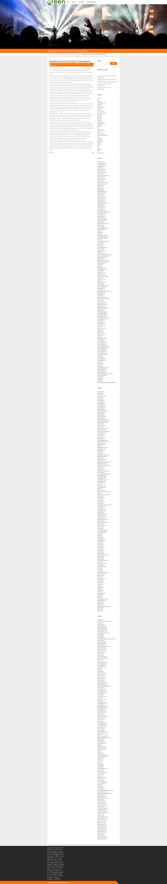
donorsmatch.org (101, 578)
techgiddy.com (100, 640)
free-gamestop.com (101, 650)
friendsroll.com (100, 225)
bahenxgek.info (100, 636)
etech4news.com (101, 289)
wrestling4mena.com (102, 475)
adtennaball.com (101, 450)
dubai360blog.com (101, 727)
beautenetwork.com (101, 369)
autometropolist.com (102, 275)
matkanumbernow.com (102, 428)
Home (68, 2)
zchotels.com (100, 335)
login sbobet (60, 875)
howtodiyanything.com (102, 312)
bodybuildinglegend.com (102, 519)
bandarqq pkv (100, 152)
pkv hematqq (57, 865)
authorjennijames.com (102, 247)
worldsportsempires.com (103, 755)
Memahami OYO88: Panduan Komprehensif (107, 81)
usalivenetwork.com (101, 641)
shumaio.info (100, 569)
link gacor (99, 108)
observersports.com (102, 681)
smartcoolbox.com (101, 802)
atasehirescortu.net (101, 715)
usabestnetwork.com (102, 656)
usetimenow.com (101, 466)
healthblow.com (100, 468)
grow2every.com (101, 301)
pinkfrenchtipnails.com (102, 708)
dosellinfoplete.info (101, 563)
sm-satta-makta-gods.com (103, 345)
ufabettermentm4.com (102, 819)
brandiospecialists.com (102, 447)
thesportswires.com (101, 699)
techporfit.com (100, 400)
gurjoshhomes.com (101, 213)
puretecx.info (100, 544)
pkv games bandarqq (102, 135)
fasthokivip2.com (101, 680)
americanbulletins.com (102, 269)
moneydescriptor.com (102, 691)
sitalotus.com (100, 752)
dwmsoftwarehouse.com (103, 285)
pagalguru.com (100, 329)
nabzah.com (100, 452)
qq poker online (60, 847)
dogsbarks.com (100, 284)
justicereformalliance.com (103, 203)
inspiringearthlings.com (102, 313)
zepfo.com (99, 337)
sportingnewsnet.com (102, 702)
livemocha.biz (100, 582)
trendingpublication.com (102, 816)
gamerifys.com (100, 393)
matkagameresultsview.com (103, 454)
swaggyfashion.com (101, 515)
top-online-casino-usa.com (103, 441)
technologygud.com (101, 741)
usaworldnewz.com (101, 164)
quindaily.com (100, 362)
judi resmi (50, 854)
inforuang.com (100, 496)
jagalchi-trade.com (101, 198)
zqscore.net (100, 759)
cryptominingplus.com (102, 683)
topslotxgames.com (101, 432)
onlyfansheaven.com (101, 487)
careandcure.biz (100, 774)
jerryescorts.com (101, 718)
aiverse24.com (100, 364)
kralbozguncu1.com (101, 316)
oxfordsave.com (101, 675)
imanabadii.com (100, 607)
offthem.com (100, 397)
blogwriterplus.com (101, 625)
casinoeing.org (100, 581)
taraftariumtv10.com (102, 516)
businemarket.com (101, 689)
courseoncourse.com (102, 631)
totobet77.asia (100, 814)
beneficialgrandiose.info (102, 560)
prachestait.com (101, 538)
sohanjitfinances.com (102, 803)
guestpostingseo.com (102, 627)
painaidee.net (100, 694)
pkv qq (98, 132)
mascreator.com (101, 320)
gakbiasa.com (100, 603)
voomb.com (100, 721)
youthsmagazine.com (102, 693)
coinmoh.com (100, 278)
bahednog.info (100, 634)
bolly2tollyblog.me (101, 593)
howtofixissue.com (101, 412)
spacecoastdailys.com (102, 350)
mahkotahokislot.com (102, 731)
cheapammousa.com (102, 253)
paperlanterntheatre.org (102, 260)
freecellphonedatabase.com (103, 646)
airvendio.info (100, 541)
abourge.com (100, 264)
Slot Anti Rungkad (91, 2)
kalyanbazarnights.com (102, 440)
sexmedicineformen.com (102, 797)
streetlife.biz (100, 584)
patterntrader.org (101, 749)
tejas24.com (100, 535)
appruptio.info (100, 610)
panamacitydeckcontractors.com (104, 504)
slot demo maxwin (101, 113)
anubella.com (100, 366)
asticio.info (99, 762)
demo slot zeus (100, 111)
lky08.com (99, 488)
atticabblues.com (101, 273)
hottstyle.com (100, 310)
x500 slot (57, 856)
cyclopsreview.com (101, 279)
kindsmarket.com (101, 497)
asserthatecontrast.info (102, 554)
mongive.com (100, 453)
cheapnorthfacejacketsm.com (104, 212)
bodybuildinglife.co (101, 739)
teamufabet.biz (100, 413)
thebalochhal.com (101, 170)
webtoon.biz (100, 697)
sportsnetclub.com (101, 672)
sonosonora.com (101, 222)
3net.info (99, 231)
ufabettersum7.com (101, 821)
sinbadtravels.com (101, 652)
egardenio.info (100, 764)
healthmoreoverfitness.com (103, 431)
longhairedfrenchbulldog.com (103, 686)
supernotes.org (100, 753)
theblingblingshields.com (102, 706)
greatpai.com (100, 259)
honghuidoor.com (101, 443)
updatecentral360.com (102, 756)
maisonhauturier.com (102, 319)
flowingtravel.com (101, 444)
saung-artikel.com (101, 678)
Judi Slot (74, 2)
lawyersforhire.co (101, 687)
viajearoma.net (100, 248)
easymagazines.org (101, 777)
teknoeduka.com (101, 339)
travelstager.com (101, 509)
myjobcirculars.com (101, 429)
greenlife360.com (101, 404)
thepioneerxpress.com (102, 410)
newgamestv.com (101, 709)
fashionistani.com (101, 292)
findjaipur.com (100, 185)
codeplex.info (100, 232)
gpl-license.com (100, 300)
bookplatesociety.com (102, 219)
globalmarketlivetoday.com (103, 298)
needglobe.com (100, 786)
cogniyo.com (100, 775)
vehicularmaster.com (102, 172)
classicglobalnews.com (102, 375)
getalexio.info (100, 766)
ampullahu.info (100, 552)
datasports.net (100, 714)
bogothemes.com (101, 207)
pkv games (49, 847)
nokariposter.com (101, 460)
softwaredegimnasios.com (103, 347)
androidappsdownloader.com (103, 465)
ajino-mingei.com (101, 209)
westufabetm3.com (101, 836)
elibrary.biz (99, 239)
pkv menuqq (61, 864)
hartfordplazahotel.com (102, 599)
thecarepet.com (101, 624)
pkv (98, 100)
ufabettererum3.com (102, 818)
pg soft (52, 856)
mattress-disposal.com (102, 736)
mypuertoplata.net (101, 409)
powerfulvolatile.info (101, 566)
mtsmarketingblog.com (102, 531)
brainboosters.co (101, 176)
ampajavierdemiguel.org (102, 175)
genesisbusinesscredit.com (103, 494)
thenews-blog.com (101, 341)
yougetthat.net (100, 671)
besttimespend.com (101, 772)
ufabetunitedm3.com (102, 825)
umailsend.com (100, 659)
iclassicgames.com (101, 677)
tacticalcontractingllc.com (102, 808)
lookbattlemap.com (101, 665)
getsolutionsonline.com (102, 456)
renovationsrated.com (102, 353)
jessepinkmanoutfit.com (102, 658)
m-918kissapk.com (101, 600)
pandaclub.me (100, 594)
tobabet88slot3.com (102, 811)
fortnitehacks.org (101, 574)
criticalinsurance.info (101, 459)
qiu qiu (98, 148)
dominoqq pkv (100, 133)
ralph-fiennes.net (101, 490)
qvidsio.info (99, 568)
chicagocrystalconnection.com (104, 606)
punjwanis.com (100, 619)
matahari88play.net (101, 690)
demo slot (99, 110)
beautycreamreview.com (102, 276)
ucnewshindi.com (101, 644)
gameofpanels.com (101, 463)
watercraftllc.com (101, 263)
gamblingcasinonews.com (103, 419)
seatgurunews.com (101, 229)
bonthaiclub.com (101, 216)
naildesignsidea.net (101, 257)
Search (99, 60)
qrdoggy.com (100, 740)
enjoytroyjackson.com (102, 287)
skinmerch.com (100, 194)
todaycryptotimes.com (102, 342)
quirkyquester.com (101, 796)
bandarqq (99, 104)
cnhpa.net (99, 750)
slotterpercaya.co (101, 800)
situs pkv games (101, 107)
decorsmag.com (101, 418)
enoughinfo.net (100, 587)
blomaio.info (100, 562)
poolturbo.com (100, 537)
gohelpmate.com (101, 469)
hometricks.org (100, 780)
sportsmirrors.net (101, 712)
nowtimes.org (100, 579)
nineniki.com (100, 446)
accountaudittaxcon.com (102, 768)
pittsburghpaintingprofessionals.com (105, 790)
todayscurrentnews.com (102, 812)
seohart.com (100, 356)
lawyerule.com (100, 528)
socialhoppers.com (101, 481)
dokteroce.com (100, 524)
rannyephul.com (100, 512)
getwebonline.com (101, 485)
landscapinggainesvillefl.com (103, 317)
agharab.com (100, 251)
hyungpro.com (100, 700)
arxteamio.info (100, 765)
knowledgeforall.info (101, 476)
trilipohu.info (100, 609)
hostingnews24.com (101, 309)
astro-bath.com (100, 242)
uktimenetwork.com (101, 163)
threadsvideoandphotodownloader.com (106, 639)
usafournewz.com (101, 169)
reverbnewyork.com (101, 192)
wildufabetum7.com (101, 839)
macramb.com (100, 500)
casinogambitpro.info (102, 628)
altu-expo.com (100, 245)
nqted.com (99, 326)
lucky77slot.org (100, 728)
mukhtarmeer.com (101, 323)
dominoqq (99, 138)
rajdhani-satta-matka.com (103, 471)
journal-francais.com (101, 525)
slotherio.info (100, 571)
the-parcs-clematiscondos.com (104, 621)
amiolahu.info (100, 549)
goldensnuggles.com (102, 664)
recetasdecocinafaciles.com (103, 256)
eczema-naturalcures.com (103, 241)
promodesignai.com (101, 359)
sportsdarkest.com (101, 696)
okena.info (99, 234)
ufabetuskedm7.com (102, 828)
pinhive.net (99, 588)
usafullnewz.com (101, 161)
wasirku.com (100, 534)
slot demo (99, 101)
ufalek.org (99, 734)
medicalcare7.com (101, 449)
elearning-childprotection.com (104, 474)
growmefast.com (101, 730)
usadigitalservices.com (102, 479)
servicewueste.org (101, 425)
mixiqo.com (99, 784)
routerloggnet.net (101, 434)
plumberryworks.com (102, 791)
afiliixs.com (99, 266)
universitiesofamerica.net (103, 421)
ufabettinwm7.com (101, 822)
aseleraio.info (100, 761)
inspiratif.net (100, 394)
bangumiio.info (100, 557)
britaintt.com (100, 378)
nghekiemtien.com (101, 532)
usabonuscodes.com (102, 344)
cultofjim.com (100, 187)
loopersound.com (101, 200)
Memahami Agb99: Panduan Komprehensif (106, 79)
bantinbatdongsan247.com (103, 633)
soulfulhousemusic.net (102, 805)
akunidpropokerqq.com (102, 235)
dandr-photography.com (102, 522)
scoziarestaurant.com (102, 354)
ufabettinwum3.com (101, 824)
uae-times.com (100, 391)
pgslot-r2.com (100, 332)
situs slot (60, 851)
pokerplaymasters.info (102, 630)
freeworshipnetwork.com (103, 262)
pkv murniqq (50, 865)
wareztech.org (100, 655)
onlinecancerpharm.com (102, 733)
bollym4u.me (100, 591)
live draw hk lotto (101, 123)
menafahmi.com (100, 322)
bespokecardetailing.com (103, 237)
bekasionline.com (101, 402)
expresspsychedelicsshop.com (104, 291)
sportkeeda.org (100, 771)
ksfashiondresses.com (102, 747)
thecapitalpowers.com (102, 809)
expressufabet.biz (101, 407)
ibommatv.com (100, 399)
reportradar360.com (102, 513)
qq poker (61, 867)
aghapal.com (100, 244)
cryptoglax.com (100, 204)
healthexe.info (100, 543)
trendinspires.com (101, 510)
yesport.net (100, 668)
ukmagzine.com (100, 653)
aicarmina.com (100, 181)
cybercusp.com (100, 376)
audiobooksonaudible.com (103, 367)
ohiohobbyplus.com (101, 206)
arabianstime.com (101, 272)
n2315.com (99, 484)
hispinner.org (100, 457)
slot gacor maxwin (54, 862)
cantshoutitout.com (101, 406)
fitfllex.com (99, 493)
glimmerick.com (100, 188)
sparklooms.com (101, 806)
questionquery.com (101, 518)
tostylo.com (100, 669)
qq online (99, 98)
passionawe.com (101, 789)
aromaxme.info (100, 553)
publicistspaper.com (101, 360)
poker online (100, 141)
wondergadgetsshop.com (103, 228)
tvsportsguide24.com (102, 724)
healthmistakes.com (101, 746)
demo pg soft (51, 857)
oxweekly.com (100, 503)
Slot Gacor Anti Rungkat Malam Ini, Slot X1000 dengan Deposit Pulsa (61, 54)
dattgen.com (100, 281)
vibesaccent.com (101, 173)
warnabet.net (100, 590)
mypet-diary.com (101, 502)
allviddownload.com (101, 416)
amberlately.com (101, 178)
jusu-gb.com (100, 622)
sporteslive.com (101, 705)
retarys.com (100, 661)
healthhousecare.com (102, 303)
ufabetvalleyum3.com (102, 833)
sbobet (55, 875)
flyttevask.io (100, 596)
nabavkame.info (100, 602)
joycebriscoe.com (101, 179)
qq (52, 869)
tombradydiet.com (101, 214)
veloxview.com (100, 834)
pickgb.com (99, 744)
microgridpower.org (101, 783)
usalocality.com (100, 167)
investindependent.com (102, 314)
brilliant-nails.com (101, 521)
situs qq (99, 142)
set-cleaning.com (101, 357)
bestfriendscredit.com (102, 238)
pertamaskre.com (101, 637)
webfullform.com (101, 415)
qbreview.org (100, 424)
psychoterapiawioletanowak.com (104, 793)
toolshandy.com (100, 507)
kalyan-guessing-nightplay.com (104, 462)
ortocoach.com (100, 787)
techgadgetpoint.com (102, 722)
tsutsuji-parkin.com (101, 250)
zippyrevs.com (100, 426)
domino (99, 145)
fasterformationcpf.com (102, 662)
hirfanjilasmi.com (101, 778)
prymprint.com (100, 769)
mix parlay (49, 877)
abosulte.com (100, 363)
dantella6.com (100, 435)
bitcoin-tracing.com (101, 370)
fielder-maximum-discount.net (104, 491)
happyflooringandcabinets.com (104, 737)
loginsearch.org (100, 575)
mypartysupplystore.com (103, 182)
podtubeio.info (100, 565)
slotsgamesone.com (101, 437)
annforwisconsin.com (102, 184)
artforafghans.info (101, 540)
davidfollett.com (101, 189)
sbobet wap (100, 122)
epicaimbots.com (101, 288)
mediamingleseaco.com (102, 529)
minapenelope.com (101, 201)
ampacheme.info (101, 550)
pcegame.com (100, 331)
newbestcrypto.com (101, 674)
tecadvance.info (100, 546)
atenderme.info (100, 556)
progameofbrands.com (102, 422)
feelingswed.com (101, 294)
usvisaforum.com (101, 195)
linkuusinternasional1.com (103, 223)
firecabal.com (100, 295)
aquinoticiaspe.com (101, 684)
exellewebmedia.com (102, 649)
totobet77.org (100, 815)
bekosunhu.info (100, 559)
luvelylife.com (100, 499)
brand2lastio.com (101, 478)
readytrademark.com (102, 351)
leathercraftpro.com (101, 781)
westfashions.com (101, 506)
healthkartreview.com (102, 304)
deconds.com (100, 379)
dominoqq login (56, 854)
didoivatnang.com (101, 282)
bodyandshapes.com (102, 372)
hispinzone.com (100, 438)
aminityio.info (100, 547)
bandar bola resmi (101, 102)
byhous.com (100, 597)
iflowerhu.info (100, 604)
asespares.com (100, 270)
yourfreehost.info (101, 210)
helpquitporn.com (101, 306)
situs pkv (99, 105)
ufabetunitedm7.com (102, 827)
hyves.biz (99, 585)
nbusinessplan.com (101, 403)
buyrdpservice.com (101, 666)
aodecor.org (100, 577)
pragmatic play (54, 852)
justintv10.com (100, 526)
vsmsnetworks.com (101, 396)
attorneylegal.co (101, 719)
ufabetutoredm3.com (102, 830)
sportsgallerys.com (101, 711)
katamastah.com (101, 758)
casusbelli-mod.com (101, 217)
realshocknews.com (101, 743)
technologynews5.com (102, 338)
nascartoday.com (101, 325)
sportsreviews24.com (102, 725)
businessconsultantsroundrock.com (105, 373)
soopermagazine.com (102, 348)
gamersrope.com (101, 647)
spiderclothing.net (101, 226)
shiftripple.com (100, 799)
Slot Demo (81, 2)
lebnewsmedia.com (101, 220)
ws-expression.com (101, 334)
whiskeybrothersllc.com (102, 837)
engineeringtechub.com (102, 716)
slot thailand (60, 852)
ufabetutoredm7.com (102, 831)
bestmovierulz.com (101, 197)
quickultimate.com (101, 794)
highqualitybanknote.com (102, 307)
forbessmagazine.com (102, 297)
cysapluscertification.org (102, 572)
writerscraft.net (100, 472)
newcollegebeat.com (102, 191)
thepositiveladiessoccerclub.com (104, 254)
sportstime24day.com (102, 703)
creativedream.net (101, 482)
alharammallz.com (101, 267)
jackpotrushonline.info (102, 643)
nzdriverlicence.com (101, 328)
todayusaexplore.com (102, 166)
